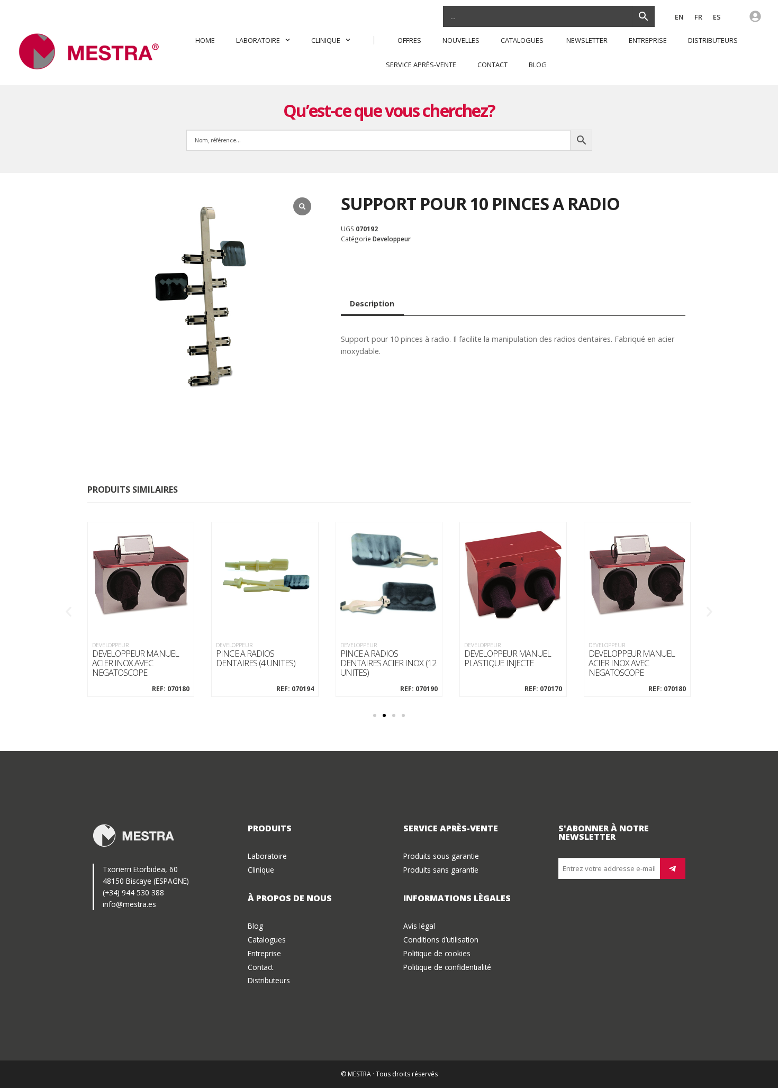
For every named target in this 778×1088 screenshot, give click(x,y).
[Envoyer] (672, 868)
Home (205, 40)
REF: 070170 (543, 689)
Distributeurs (713, 40)
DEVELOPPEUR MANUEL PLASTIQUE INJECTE (507, 658)
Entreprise (648, 40)
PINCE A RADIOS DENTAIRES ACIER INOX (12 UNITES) (388, 663)
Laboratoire (258, 40)
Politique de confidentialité (447, 967)
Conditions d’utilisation (440, 940)
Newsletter (587, 40)
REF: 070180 (170, 689)
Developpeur (392, 238)
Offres (409, 40)
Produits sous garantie (441, 856)
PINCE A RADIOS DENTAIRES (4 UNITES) (255, 658)
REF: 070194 (294, 689)
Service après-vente (421, 64)
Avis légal (419, 926)
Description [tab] (372, 303)
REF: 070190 (419, 689)
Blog (538, 64)
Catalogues (523, 40)
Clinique (325, 40)
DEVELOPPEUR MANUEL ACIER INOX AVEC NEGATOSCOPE (135, 663)
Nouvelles (461, 40)
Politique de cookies (437, 953)
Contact (492, 64)
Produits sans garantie (440, 870)
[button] (68, 611)
